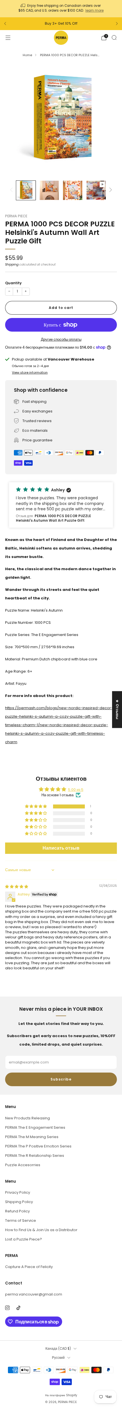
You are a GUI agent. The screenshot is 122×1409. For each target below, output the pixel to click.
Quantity (13, 283)
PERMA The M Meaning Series (31, 1137)
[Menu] (8, 38)
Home (27, 55)
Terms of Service (20, 1220)
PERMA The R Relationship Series (34, 1155)
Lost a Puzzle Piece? (23, 1239)
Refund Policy (17, 1211)
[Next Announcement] (116, 23)
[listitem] (61, 8)
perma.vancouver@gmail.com (33, 1294)
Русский (58, 1357)
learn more (94, 10)
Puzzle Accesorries (22, 1165)
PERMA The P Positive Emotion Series (38, 1146)
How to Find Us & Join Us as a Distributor (41, 1230)
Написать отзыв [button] (61, 848)
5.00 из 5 (75, 789)
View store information (30, 372)
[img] (16, 886)
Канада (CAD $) (58, 1348)
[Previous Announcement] (5, 23)
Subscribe (61, 1079)
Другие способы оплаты (61, 339)
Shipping (11, 264)
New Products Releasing (27, 1118)
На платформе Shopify (61, 1395)
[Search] (114, 37)
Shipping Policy (19, 1201)
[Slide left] (12, 190)
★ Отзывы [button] (117, 709)
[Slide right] (109, 190)
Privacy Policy (17, 1192)
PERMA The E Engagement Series (35, 1127)
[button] (61, 505)
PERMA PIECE (16, 216)
